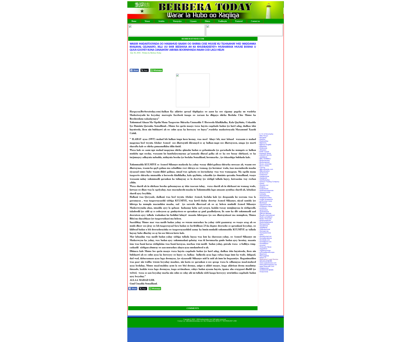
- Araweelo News (265, 153)
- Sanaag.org (263, 231)
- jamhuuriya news (265, 201)
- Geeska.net (263, 185)
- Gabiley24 (263, 178)
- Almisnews (263, 148)
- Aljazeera (262, 143)
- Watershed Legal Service (268, 259)
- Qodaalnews (264, 211)
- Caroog (262, 167)
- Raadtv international (267, 215)
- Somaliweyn (263, 243)
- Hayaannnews (264, 192)
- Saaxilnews (263, 226)
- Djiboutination (264, 171)
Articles (161, 21)
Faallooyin (222, 21)
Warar (147, 21)
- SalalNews (263, 227)
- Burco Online (264, 166)
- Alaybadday (263, 141)
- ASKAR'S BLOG (265, 155)
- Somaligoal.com (265, 241)
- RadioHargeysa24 (266, 222)
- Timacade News (265, 247)
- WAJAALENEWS (265, 261)
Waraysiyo (177, 21)
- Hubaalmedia (264, 196)
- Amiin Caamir (264, 151)
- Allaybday (263, 146)
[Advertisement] (188, 61)
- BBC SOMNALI (265, 159)
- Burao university (265, 164)
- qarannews (263, 210)
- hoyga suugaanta (266, 199)
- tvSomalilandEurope (267, 252)
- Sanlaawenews (265, 233)
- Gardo (261, 183)
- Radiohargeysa (265, 220)
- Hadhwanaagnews (266, 190)
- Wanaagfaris (264, 256)
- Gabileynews (264, 176)
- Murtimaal (263, 203)
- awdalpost (263, 157)
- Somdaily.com (264, 240)
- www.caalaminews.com (267, 263)
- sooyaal (262, 245)
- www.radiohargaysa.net (268, 264)
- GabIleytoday (264, 180)
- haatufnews (263, 189)
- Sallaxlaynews (264, 229)
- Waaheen (263, 254)
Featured (239, 21)
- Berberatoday (264, 160)
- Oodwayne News (265, 206)
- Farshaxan (263, 174)
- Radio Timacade (265, 219)
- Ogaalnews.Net (265, 204)
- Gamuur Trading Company (269, 181)
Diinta (207, 21)
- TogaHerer (263, 249)
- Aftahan (262, 139)
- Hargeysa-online (265, 197)
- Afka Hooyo (263, 136)
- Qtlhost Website (265, 213)
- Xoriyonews (263, 272)
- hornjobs (262, 194)
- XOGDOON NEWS (266, 270)
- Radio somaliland (265, 217)
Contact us (255, 21)
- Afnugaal (262, 137)
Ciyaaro (193, 21)
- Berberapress (264, 162)
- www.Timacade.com (266, 266)
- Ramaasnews (264, 224)
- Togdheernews (265, 250)
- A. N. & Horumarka (266, 134)
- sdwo (261, 234)
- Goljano (262, 187)
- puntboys (263, 208)
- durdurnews (263, 173)
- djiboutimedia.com (266, 169)
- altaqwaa (262, 150)
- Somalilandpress (265, 238)
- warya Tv (262, 257)
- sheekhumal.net (265, 236)
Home (133, 21)
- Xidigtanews (264, 268)
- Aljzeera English (265, 144)
